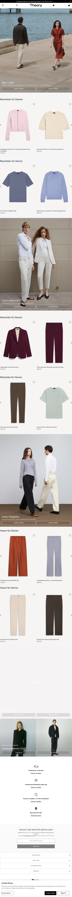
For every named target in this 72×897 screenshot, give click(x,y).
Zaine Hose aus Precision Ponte (9, 427)
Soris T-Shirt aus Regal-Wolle (8, 211)
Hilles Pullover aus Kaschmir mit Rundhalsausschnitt (51, 211)
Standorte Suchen (36, 815)
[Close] (70, 1)
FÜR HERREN (53, 752)
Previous (0, 124)
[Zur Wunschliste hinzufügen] (34, 104)
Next (71, 125)
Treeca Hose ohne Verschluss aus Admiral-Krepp (50, 367)
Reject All (63, 893)
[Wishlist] (53, 5)
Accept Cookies (50, 893)
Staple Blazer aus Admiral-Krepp (9, 367)
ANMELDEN (36, 846)
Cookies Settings (6, 893)
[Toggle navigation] (3, 5)
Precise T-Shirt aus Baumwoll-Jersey (47, 427)
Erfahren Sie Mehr (36, 773)
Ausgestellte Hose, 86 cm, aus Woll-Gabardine (49, 580)
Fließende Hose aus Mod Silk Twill (9, 580)
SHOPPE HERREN (53, 88)
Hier (34, 835)
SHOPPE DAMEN (18, 88)
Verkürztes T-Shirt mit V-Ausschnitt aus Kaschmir (50, 149)
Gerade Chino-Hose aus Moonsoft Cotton (48, 639)
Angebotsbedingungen (28, 835)
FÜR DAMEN (18, 752)
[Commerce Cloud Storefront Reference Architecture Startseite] (36, 5)
